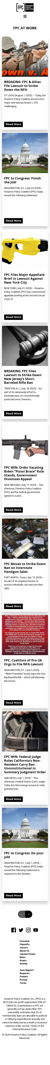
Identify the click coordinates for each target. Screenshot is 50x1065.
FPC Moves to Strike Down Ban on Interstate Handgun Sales (25, 568)
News (22, 957)
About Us (24, 951)
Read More (13, 124)
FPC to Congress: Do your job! (24, 855)
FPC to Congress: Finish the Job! (22, 180)
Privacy (23, 980)
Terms (23, 983)
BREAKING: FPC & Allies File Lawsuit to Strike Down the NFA (22, 86)
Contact (24, 976)
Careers (24, 947)
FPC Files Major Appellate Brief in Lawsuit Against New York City (24, 278)
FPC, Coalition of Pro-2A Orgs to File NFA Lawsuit (23, 662)
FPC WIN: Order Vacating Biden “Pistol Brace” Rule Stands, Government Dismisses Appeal (24, 473)
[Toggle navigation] (25, 16)
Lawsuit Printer (28, 954)
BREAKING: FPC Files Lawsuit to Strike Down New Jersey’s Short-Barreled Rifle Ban (22, 377)
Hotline (23, 963)
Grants (23, 960)
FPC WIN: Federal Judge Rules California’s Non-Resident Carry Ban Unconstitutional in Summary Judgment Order (25, 764)
